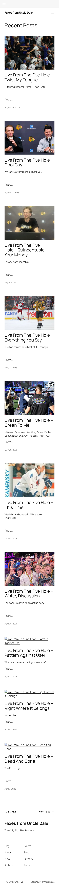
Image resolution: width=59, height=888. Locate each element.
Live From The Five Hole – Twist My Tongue (29, 77)
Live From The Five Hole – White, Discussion (29, 593)
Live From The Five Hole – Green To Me (29, 423)
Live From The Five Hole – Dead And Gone (29, 759)
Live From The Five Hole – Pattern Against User (29, 653)
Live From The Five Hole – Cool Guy (29, 162)
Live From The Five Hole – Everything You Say (29, 337)
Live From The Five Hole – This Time (29, 505)
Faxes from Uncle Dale (19, 12)
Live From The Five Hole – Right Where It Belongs (29, 706)
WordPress (49, 881)
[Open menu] (52, 13)
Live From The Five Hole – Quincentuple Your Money (25, 250)
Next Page (46, 811)
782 (14, 811)
